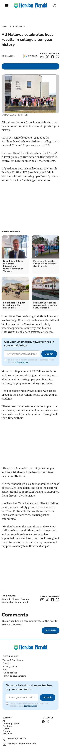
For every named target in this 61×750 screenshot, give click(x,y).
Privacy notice (21, 362)
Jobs (5, 669)
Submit (49, 354)
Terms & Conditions (13, 660)
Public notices (10, 672)
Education (19, 26)
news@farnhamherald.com (22, 744)
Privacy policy (10, 666)
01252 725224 (18, 739)
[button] (6, 5)
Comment (50, 630)
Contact (6, 663)
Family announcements (14, 675)
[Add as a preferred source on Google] (30, 56)
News (5, 26)
